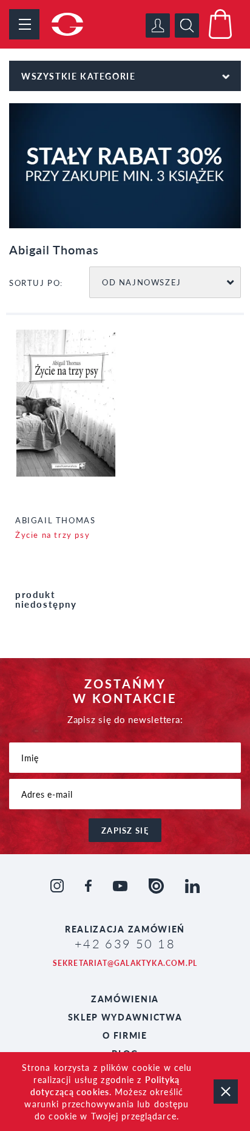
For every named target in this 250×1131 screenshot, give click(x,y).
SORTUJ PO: (36, 282)
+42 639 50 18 (125, 943)
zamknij (226, 1091)
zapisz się (125, 830)
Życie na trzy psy (52, 534)
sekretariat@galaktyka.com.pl (125, 963)
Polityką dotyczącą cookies (105, 1085)
